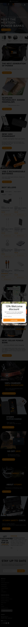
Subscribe (14, 320)
